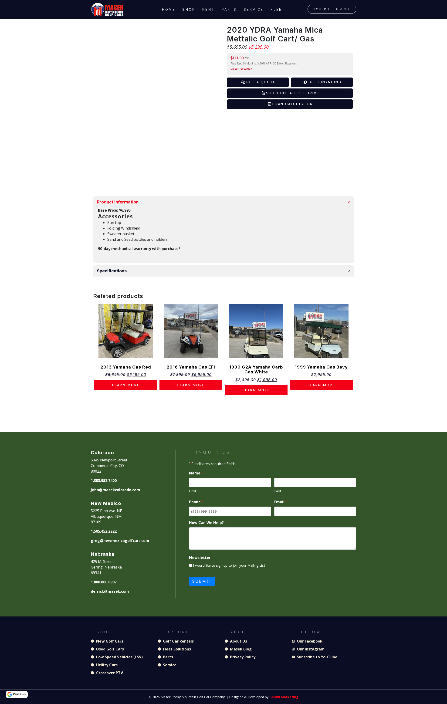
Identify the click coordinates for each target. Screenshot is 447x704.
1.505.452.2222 (104, 531)
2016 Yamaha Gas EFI (191, 367)
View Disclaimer (241, 69)
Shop (188, 9)
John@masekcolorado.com (115, 489)
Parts (229, 9)
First (192, 491)
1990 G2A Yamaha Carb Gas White (256, 370)
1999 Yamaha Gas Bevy (321, 367)
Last (277, 491)
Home (169, 9)
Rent (208, 9)
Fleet (278, 9)
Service (254, 9)
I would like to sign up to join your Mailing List (229, 565)
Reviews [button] (19, 694)
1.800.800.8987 (104, 582)
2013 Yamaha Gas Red (126, 367)
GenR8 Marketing (283, 697)
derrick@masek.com (110, 591)
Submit (202, 581)
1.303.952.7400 (104, 480)
